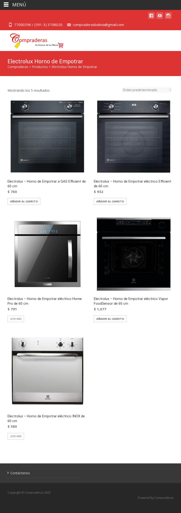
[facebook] (151, 18)
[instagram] (168, 18)
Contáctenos (20, 473)
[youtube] (159, 18)
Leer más (15, 319)
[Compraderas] (33, 39)
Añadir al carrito (24, 201)
